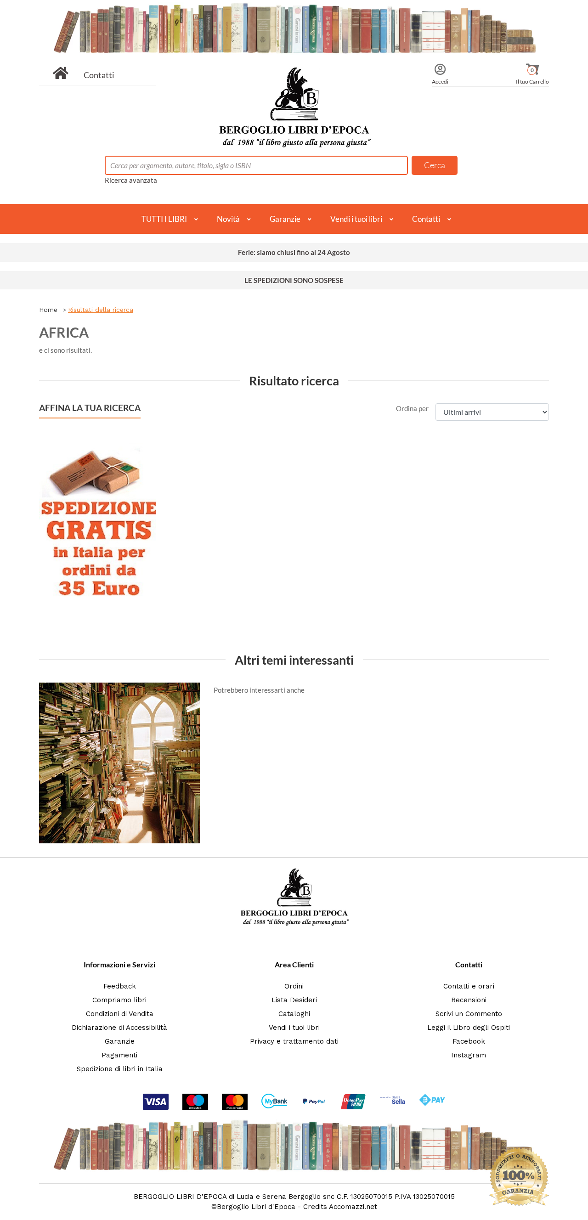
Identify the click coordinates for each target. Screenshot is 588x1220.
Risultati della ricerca (100, 309)
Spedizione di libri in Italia (120, 1069)
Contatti (99, 75)
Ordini (294, 986)
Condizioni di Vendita (119, 1014)
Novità (228, 219)
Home (48, 309)
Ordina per (412, 408)
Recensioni (468, 1000)
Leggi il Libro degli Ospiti (468, 1027)
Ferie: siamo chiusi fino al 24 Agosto (294, 252)
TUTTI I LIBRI (164, 219)
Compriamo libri (119, 1000)
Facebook (468, 1041)
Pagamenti (119, 1055)
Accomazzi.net (353, 1207)
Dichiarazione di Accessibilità (119, 1027)
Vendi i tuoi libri (356, 219)
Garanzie (285, 219)
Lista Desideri (294, 1000)
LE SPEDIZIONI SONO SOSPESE (294, 280)
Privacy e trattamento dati (294, 1041)
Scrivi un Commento (468, 1014)
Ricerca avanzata (131, 180)
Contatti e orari (468, 986)
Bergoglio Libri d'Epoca (256, 1207)
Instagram (468, 1055)
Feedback (119, 986)
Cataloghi (294, 1014)
